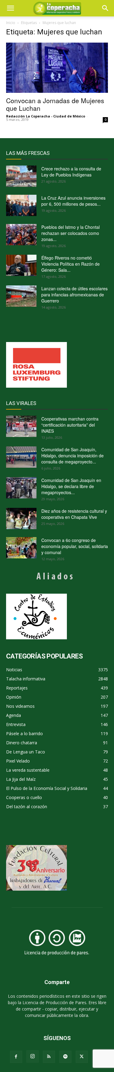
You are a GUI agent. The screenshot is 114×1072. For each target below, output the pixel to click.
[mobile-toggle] (10, 8)
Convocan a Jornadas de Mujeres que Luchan (55, 104)
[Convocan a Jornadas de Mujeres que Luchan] (57, 68)
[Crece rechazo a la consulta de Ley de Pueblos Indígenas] (21, 176)
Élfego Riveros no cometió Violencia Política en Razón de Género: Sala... (70, 264)
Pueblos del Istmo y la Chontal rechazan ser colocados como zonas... (70, 233)
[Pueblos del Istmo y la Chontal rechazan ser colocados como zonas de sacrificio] (21, 234)
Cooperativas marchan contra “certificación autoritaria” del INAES (69, 425)
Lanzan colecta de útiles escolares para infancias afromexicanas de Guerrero (74, 294)
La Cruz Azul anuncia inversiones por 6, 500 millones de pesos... (73, 201)
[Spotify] (65, 1057)
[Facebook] (16, 1057)
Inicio (10, 22)
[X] (82, 1057)
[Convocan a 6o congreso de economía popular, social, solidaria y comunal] (21, 547)
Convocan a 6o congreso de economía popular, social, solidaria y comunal (74, 546)
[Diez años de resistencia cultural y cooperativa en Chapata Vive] (21, 518)
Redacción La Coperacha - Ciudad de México (45, 116)
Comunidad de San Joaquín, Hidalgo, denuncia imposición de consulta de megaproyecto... (72, 455)
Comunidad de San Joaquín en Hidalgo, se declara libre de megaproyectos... (71, 486)
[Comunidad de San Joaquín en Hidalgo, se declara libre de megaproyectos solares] (21, 487)
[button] (105, 8)
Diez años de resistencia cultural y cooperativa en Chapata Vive (74, 514)
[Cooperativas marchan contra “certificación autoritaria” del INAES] (21, 426)
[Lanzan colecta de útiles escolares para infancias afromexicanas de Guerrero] (21, 296)
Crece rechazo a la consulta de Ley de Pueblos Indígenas (71, 172)
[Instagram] (32, 1056)
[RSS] (49, 1057)
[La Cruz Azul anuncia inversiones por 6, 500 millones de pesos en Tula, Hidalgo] (21, 205)
